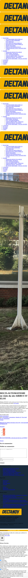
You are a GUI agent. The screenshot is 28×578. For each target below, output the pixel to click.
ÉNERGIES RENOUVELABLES (11, 468)
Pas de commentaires (4, 418)
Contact (4, 487)
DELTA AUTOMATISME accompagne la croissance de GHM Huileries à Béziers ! (15, 496)
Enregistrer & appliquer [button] (5, 577)
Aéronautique (5, 417)
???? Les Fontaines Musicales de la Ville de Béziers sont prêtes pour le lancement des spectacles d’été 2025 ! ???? (15, 502)
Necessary (4, 560)
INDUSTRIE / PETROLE (9, 469)
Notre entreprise (6, 483)
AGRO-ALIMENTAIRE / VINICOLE (12, 472)
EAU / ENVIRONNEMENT (9, 471)
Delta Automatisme (4, 416)
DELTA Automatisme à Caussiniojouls (11, 506)
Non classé (24, 417)
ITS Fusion (16, 403)
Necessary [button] (2, 559)
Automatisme (12, 417)
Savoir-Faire (5, 480)
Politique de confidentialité (9, 489)
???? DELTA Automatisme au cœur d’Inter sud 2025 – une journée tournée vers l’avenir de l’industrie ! (15, 505)
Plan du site (5, 488)
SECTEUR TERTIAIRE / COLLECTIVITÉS (13, 475)
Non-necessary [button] (3, 568)
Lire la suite (7, 535)
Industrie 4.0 (18, 417)
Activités (5, 482)
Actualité (5, 484)
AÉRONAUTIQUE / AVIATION (10, 473)
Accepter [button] (2, 535)
